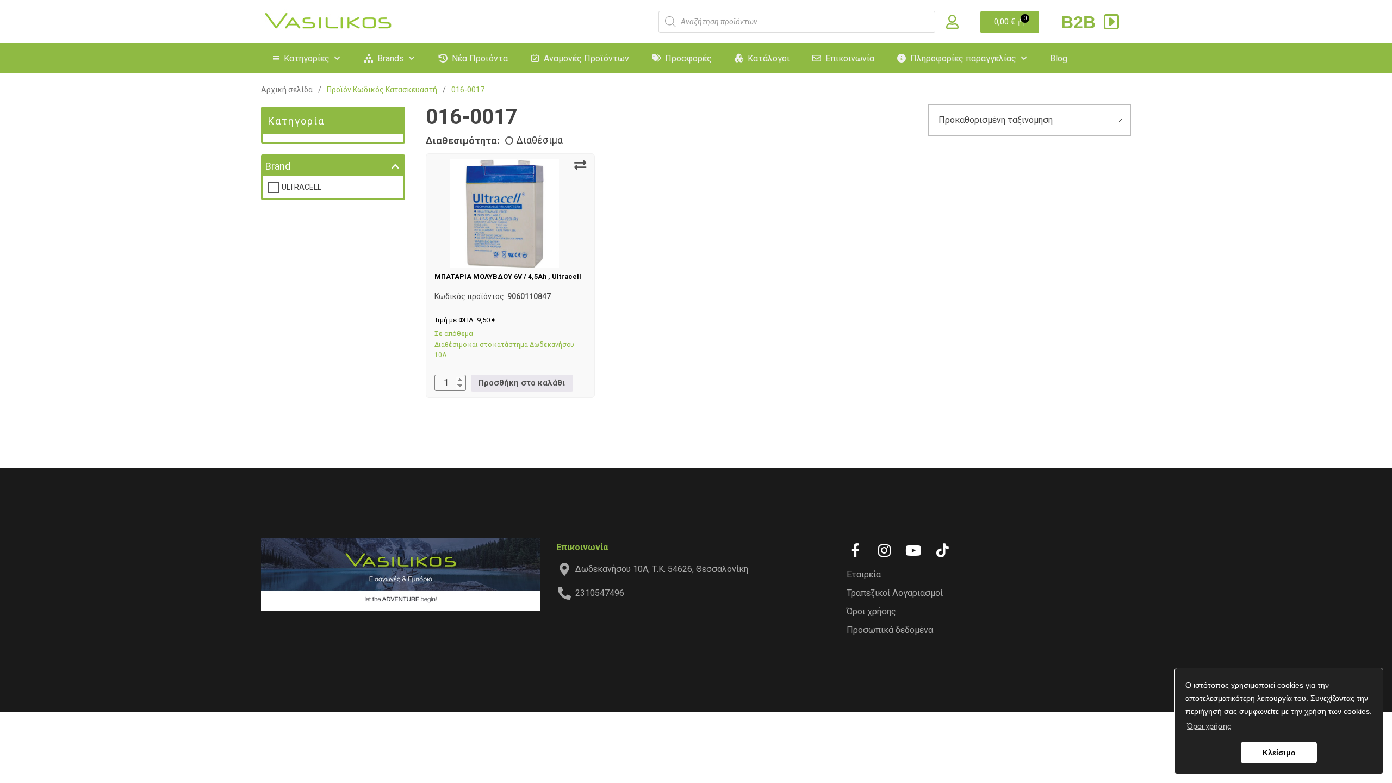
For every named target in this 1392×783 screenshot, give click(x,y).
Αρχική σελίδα (287, 89)
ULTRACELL (301, 187)
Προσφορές (688, 58)
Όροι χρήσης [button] (1209, 726)
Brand (277, 166)
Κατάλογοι (769, 58)
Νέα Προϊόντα (480, 58)
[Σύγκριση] (580, 165)
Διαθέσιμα (539, 140)
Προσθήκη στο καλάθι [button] (521, 383)
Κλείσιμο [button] (1279, 752)
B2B (1081, 22)
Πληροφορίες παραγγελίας (963, 58)
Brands (390, 58)
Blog (1058, 58)
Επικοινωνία (849, 58)
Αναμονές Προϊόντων (586, 58)
